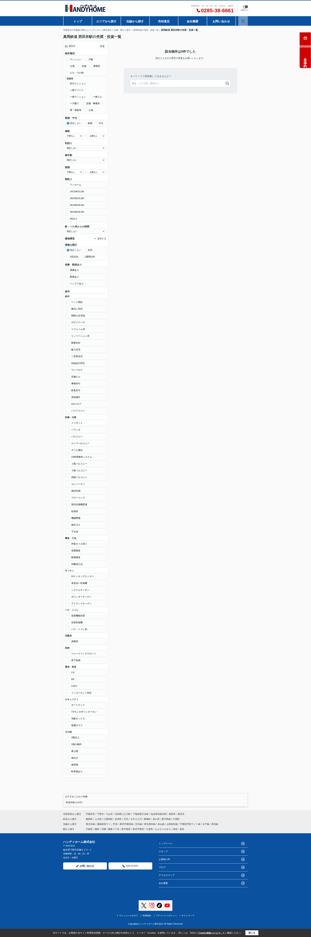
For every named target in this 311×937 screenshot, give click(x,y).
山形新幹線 (173, 824)
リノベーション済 (80, 336)
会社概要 (192, 21)
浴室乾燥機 (77, 622)
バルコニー (77, 436)
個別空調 (75, 491)
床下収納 (75, 660)
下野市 (100, 814)
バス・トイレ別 (79, 629)
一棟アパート (77, 90)
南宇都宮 (126, 829)
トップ (77, 21)
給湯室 (74, 511)
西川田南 (166, 819)
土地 (72, 66)
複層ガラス (77, 725)
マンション (75, 59)
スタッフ (163, 851)
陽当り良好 (77, 308)
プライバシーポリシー (166, 915)
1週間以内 (90, 256)
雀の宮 (156, 819)
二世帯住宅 (77, 356)
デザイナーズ (78, 322)
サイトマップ (188, 915)
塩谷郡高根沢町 (159, 814)
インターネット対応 (81, 693)
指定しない (75, 123)
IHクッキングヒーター (82, 576)
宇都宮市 (90, 814)
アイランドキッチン (81, 603)
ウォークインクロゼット (83, 653)
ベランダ (75, 429)
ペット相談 (77, 302)
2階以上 (75, 737)
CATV (74, 686)
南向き (74, 758)
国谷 (175, 829)
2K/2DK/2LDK (77, 198)
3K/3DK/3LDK (77, 205)
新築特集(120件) (74, 802)
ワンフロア (77, 370)
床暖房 (74, 641)
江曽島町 (108, 819)
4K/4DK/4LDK (77, 212)
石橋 (103, 829)
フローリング (78, 497)
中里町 (176, 819)
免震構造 (75, 550)
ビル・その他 (77, 72)
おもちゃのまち (163, 829)
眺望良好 (75, 342)
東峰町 (147, 819)
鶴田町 (89, 819)
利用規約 (147, 915)
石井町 (118, 819)
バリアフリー (78, 410)
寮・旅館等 (75, 110)
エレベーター (78, 484)
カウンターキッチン (81, 596)
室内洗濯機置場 (79, 504)
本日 (90, 250)
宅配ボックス (78, 718)
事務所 (96, 66)
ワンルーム (75, 184)
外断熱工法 (77, 564)
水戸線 (206, 824)
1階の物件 (76, 744)
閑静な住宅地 (78, 315)
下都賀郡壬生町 (141, 814)
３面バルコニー (79, 470)
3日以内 (74, 256)
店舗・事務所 (93, 103)
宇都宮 (89, 829)
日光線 (139, 824)
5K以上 (73, 218)
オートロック (78, 705)
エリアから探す (106, 21)
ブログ (162, 867)
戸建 (90, 59)
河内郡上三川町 (123, 814)
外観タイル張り (79, 543)
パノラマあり (77, 283)
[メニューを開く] (243, 21)
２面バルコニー (79, 463)
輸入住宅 (75, 349)
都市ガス (75, 525)
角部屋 (74, 764)
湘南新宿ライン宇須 (107, 824)
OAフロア (76, 404)
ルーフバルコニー (80, 443)
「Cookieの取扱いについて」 (210, 933)
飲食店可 (75, 390)
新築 (90, 123)
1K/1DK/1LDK (77, 191)
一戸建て (74, 103)
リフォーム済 (78, 329)
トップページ (165, 843)
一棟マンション (78, 96)
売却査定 (164, 21)
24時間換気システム (81, 457)
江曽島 (149, 829)
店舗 (84, 66)
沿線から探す (135, 21)
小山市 (109, 814)
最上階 (74, 751)
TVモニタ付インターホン (84, 711)
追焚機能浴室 (78, 615)
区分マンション (78, 83)
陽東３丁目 (113, 829)
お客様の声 (164, 859)
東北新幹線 (150, 824)
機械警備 (75, 518)
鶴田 (97, 829)
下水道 (74, 531)
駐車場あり (77, 771)
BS (72, 679)
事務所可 (75, 383)
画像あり (74, 270)
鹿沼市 (181, 814)
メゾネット (77, 423)
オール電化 (77, 450)
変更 (102, 46)
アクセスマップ (167, 875)
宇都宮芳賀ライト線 (190, 824)
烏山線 (161, 824)
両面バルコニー (79, 477)
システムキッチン (80, 590)
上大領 (98, 819)
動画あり (74, 276)
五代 (126, 819)
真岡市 (172, 814)
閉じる (251, 932)
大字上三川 (136, 819)
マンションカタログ (128, 915)
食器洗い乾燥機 (79, 583)
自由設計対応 (78, 363)
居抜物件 (75, 397)
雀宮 (182, 829)
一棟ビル (97, 96)
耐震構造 (75, 557)
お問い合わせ (221, 21)
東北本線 (91, 824)
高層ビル (75, 376)
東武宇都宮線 (127, 824)
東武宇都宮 (138, 829)
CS (72, 672)
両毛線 (214, 824)
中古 (101, 123)
